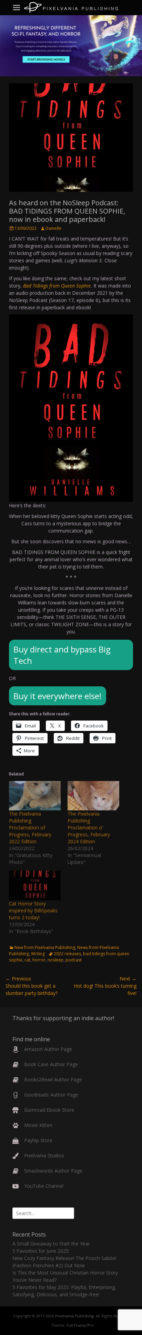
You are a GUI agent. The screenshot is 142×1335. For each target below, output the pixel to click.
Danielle (53, 228)
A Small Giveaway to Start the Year (51, 1243)
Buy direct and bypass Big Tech (62, 654)
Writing (38, 954)
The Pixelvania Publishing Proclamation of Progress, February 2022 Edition (30, 827)
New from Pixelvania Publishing (44, 947)
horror (38, 960)
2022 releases (67, 954)
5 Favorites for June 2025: (41, 1251)
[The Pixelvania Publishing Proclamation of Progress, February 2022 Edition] (35, 796)
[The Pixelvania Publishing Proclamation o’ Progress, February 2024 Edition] (93, 796)
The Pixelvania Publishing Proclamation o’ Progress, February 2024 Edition (89, 827)
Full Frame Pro (80, 1325)
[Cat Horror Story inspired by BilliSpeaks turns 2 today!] (35, 885)
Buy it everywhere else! (57, 696)
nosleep (55, 960)
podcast (73, 960)
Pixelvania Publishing (74, 1315)
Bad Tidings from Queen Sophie (57, 285)
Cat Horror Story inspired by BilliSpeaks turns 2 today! (33, 910)
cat (27, 960)
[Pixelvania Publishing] (71, 7)
